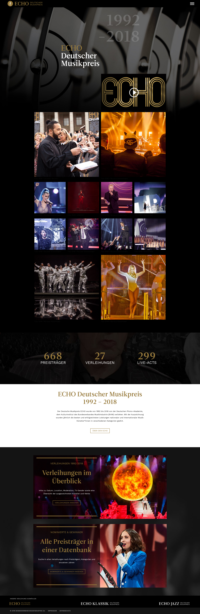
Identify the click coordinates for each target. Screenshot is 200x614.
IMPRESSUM (52, 611)
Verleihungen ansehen (67, 503)
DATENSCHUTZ (65, 611)
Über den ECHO (100, 431)
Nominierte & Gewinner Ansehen (66, 571)
